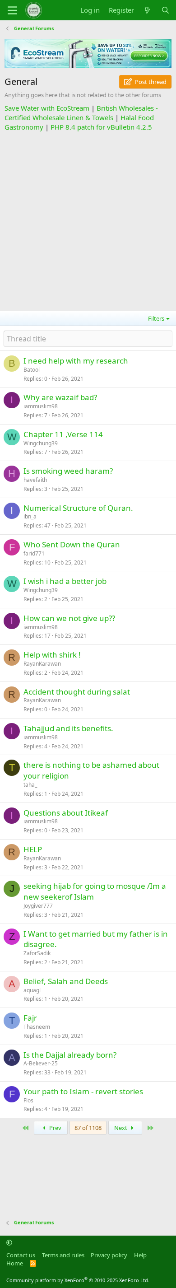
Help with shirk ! (52, 654)
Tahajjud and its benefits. (68, 728)
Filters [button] (156, 318)
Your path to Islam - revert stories (83, 1091)
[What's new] (147, 10)
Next (121, 1128)
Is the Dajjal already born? (69, 1055)
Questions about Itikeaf (65, 812)
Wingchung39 (40, 443)
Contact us (20, 1255)
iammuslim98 (40, 406)
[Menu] (12, 10)
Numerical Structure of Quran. (78, 508)
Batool (31, 369)
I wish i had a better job (65, 581)
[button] (9, 1242)
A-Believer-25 (40, 1063)
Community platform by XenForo (77, 1280)
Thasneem (36, 1027)
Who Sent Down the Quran (71, 544)
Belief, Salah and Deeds (65, 981)
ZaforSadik (37, 953)
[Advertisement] (88, 220)
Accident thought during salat (76, 691)
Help (140, 1255)
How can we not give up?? (69, 618)
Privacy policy (109, 1255)
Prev (54, 1128)
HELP (32, 849)
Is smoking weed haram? (68, 471)
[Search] (165, 10)
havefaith (35, 480)
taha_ (30, 785)
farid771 (34, 553)
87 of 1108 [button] (88, 1128)
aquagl (32, 990)
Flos (28, 1100)
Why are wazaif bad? (60, 397)
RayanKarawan (42, 663)
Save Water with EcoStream (47, 107)
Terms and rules (63, 1255)
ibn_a (30, 516)
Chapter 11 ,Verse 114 (63, 434)
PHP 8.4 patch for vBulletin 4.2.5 (101, 126)
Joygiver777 (38, 906)
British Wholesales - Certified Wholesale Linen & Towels (81, 112)
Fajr (30, 1018)
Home (14, 1263)
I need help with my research (75, 360)
